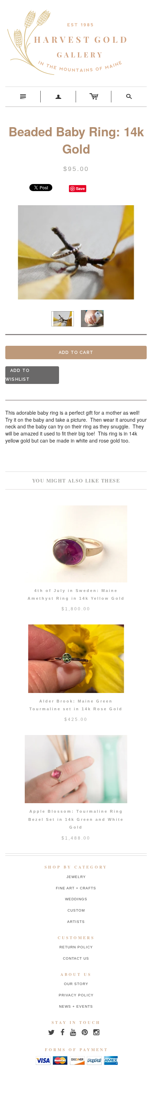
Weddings (76, 899)
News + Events (76, 1006)
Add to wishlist (17, 375)
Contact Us (76, 958)
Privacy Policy (76, 995)
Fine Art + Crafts (76, 888)
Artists (76, 922)
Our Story (76, 984)
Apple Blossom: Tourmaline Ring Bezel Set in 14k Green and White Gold (76, 819)
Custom (76, 910)
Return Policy (76, 947)
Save (80, 188)
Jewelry (76, 877)
